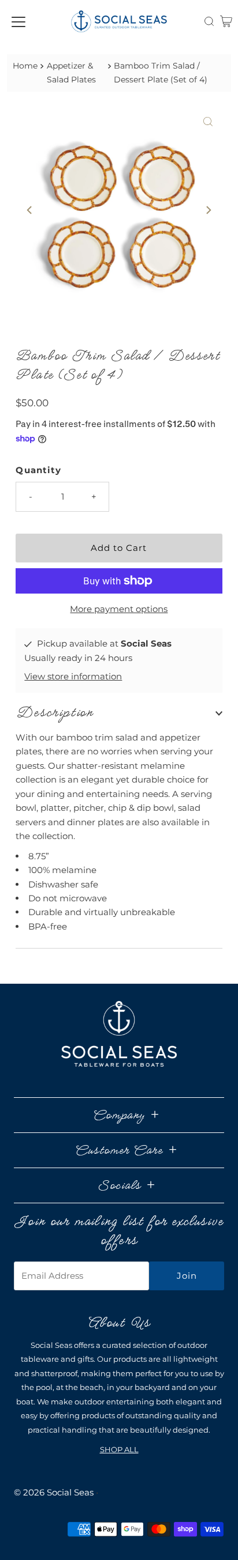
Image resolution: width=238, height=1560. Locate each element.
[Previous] (30, 209)
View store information (73, 676)
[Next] (208, 209)
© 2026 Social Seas (54, 1492)
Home (25, 65)
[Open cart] (226, 21)
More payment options (119, 608)
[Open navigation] (18, 21)
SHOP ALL (119, 1449)
